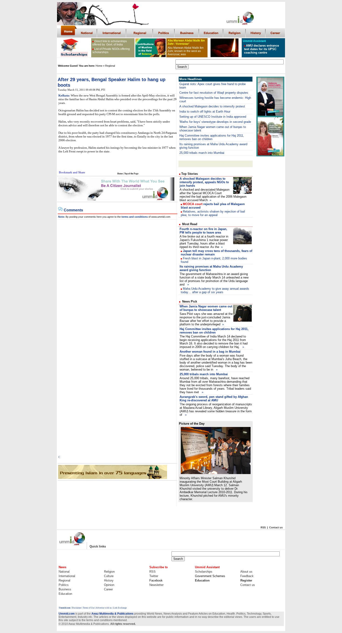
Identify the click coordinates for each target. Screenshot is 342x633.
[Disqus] (117, 278)
